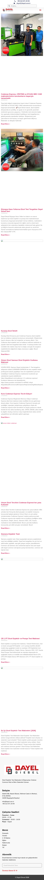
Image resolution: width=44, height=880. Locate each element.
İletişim (4, 845)
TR (3, 847)
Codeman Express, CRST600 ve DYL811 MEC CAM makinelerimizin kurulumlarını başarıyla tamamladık (21, 96)
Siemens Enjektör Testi (10, 534)
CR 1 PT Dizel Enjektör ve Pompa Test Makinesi (20, 639)
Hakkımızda (6, 843)
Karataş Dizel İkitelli (9, 331)
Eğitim (4, 840)
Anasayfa (5, 833)
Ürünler (4, 835)
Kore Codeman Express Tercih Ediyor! (16, 394)
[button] (40, 10)
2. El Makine (6, 838)
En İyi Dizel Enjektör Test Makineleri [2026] (18, 731)
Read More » (5, 124)
